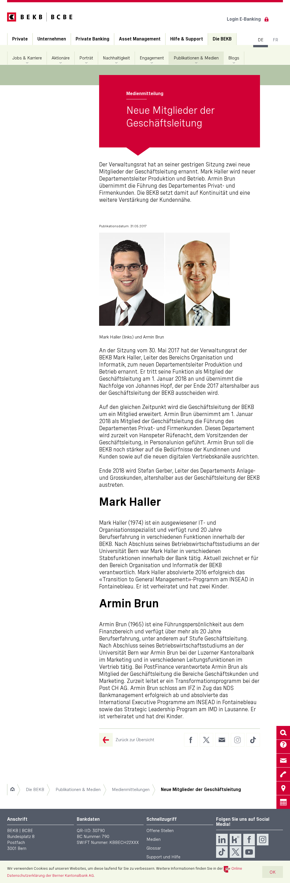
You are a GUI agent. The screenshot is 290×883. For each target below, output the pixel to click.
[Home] (12, 789)
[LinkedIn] (222, 839)
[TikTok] (222, 852)
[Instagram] (262, 839)
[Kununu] (235, 839)
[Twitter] (235, 852)
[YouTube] (249, 852)
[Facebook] (249, 839)
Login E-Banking (244, 19)
